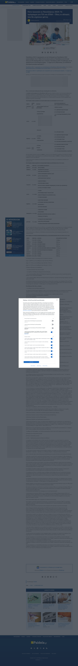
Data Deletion (33, 365)
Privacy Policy (45, 365)
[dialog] (39, 333)
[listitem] (39, 318)
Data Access (39, 365)
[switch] (52, 321)
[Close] (57, 300)
